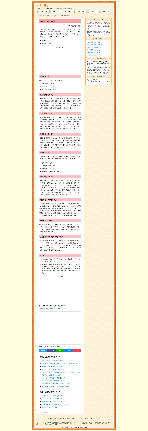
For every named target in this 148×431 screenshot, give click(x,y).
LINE (60, 350)
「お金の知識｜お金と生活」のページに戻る (52, 308)
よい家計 (44, 5)
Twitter (43, 350)
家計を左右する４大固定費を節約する (53, 398)
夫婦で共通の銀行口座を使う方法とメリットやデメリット (59, 363)
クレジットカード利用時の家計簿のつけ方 (55, 369)
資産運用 (93, 11)
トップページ (100, 1)
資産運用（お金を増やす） (94, 52)
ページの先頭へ (43, 412)
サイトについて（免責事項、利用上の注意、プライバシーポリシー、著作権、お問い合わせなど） (74, 419)
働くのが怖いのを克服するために (52, 381)
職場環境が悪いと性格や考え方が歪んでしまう (56, 383)
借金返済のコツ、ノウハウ (50, 407)
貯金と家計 (56, 11)
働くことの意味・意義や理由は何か (53, 360)
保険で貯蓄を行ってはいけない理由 (53, 396)
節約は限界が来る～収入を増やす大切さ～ (55, 401)
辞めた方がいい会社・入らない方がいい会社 (55, 386)
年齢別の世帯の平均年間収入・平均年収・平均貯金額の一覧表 (61, 372)
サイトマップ (107, 1)
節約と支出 (68, 11)
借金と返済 (106, 11)
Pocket (77, 350)
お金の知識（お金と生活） (94, 42)
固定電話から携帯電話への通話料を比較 (54, 375)
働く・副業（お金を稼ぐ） (94, 50)
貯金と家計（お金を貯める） (94, 44)
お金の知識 (43, 11)
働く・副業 (81, 11)
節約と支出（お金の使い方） (94, 47)
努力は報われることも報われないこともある (55, 404)
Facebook (51, 350)
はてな (69, 350)
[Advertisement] (60, 60)
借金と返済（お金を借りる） (94, 55)
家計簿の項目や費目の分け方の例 (52, 366)
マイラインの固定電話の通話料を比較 (53, 378)
